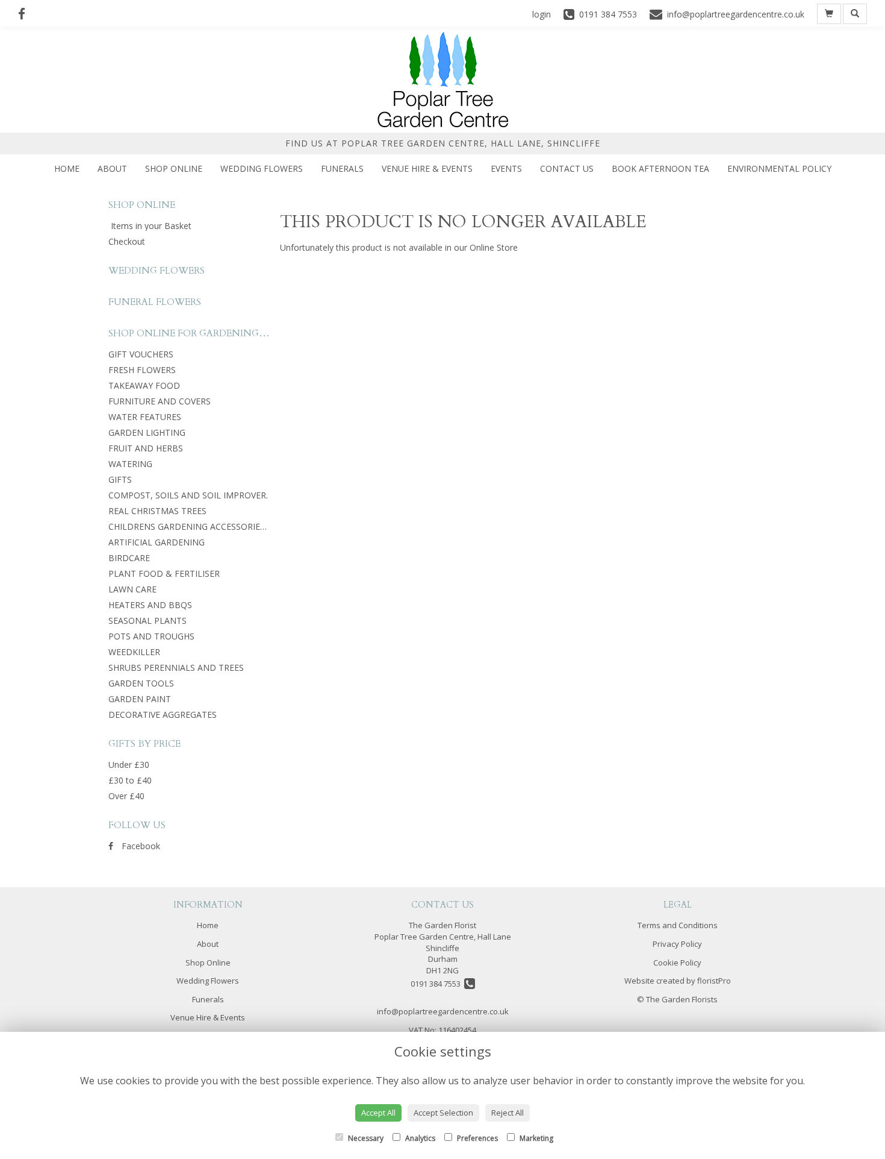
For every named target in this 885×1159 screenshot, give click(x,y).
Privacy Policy (677, 943)
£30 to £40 (130, 780)
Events (506, 168)
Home (66, 168)
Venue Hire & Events (427, 168)
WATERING (130, 464)
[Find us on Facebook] (25, 13)
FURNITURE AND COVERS (159, 401)
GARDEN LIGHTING (146, 432)
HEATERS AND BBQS (150, 605)
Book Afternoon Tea (660, 168)
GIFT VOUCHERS (140, 354)
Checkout (126, 241)
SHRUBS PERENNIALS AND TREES (176, 667)
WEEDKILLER (134, 652)
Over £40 (126, 796)
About (112, 168)
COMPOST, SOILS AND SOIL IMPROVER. (188, 495)
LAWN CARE (132, 589)
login (541, 14)
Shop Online (173, 168)
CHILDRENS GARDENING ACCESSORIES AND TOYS (209, 526)
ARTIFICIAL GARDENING (156, 542)
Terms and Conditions (678, 925)
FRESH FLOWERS (142, 369)
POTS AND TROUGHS (151, 636)
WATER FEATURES (144, 416)
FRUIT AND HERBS (145, 448)
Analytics (419, 1138)
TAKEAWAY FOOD (144, 385)
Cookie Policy (677, 962)
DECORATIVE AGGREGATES (162, 714)
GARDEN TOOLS (141, 683)
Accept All (378, 1112)
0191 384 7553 (437, 983)
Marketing (535, 1138)
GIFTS (120, 479)
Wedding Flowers (261, 168)
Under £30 (128, 764)
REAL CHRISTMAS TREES (157, 511)
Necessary (365, 1138)
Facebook (139, 846)
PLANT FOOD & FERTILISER (164, 573)
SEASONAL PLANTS (147, 620)
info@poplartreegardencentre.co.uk (443, 1011)
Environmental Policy (779, 168)
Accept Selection (443, 1112)
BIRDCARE (129, 558)
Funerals (342, 168)
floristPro (714, 980)
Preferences (476, 1138)
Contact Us (567, 168)
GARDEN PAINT (139, 699)
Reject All (507, 1112)
